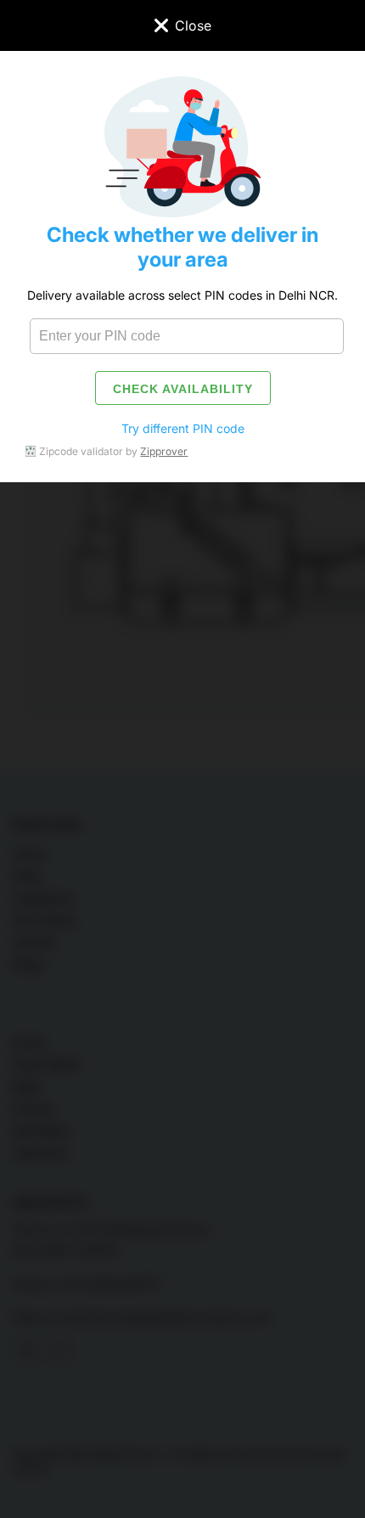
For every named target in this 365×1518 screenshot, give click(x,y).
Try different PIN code (182, 428)
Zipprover (164, 451)
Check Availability (183, 389)
